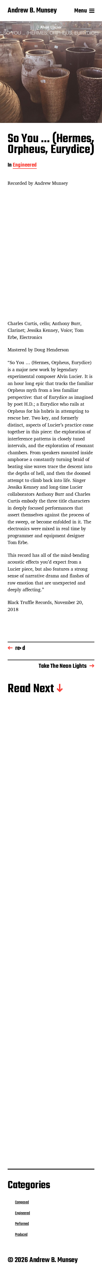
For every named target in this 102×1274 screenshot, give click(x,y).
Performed (22, 1224)
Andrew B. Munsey (32, 11)
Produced (49, 801)
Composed (22, 1202)
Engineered (25, 166)
